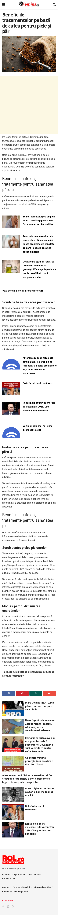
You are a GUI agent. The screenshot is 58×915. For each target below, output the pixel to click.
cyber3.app (19, 874)
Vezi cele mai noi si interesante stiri (22, 290)
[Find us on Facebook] (3, 906)
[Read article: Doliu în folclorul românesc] (13, 812)
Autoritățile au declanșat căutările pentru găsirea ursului (39, 792)
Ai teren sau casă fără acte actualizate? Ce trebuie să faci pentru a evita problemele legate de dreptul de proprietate (40, 365)
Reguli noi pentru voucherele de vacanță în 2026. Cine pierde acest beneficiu (39, 406)
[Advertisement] (29, 105)
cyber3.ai (6, 874)
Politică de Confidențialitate (15, 891)
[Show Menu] (3, 4)
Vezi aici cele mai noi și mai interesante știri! (38, 428)
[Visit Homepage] (29, 4)
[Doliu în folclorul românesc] (11, 393)
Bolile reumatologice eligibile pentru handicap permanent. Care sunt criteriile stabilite (39, 220)
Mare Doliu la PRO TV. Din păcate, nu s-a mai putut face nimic (39, 706)
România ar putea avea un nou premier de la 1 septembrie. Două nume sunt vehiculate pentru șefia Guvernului (40, 744)
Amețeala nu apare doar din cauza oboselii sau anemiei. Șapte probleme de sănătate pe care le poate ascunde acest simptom (39, 244)
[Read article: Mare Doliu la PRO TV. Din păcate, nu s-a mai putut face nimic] (13, 708)
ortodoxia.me (8, 878)
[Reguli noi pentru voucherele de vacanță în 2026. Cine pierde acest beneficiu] (11, 412)
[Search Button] (54, 4)
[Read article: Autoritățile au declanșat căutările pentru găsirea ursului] (13, 794)
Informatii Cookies (42, 887)
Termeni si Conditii (21, 887)
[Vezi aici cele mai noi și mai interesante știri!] (11, 435)
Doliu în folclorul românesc (38, 383)
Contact (21, 869)
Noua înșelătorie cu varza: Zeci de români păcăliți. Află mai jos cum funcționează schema (40, 725)
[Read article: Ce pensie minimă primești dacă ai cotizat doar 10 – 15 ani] (13, 763)
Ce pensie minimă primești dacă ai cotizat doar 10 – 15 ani (38, 761)
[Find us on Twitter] (13, 906)
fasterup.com (34, 874)
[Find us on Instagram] (8, 906)
